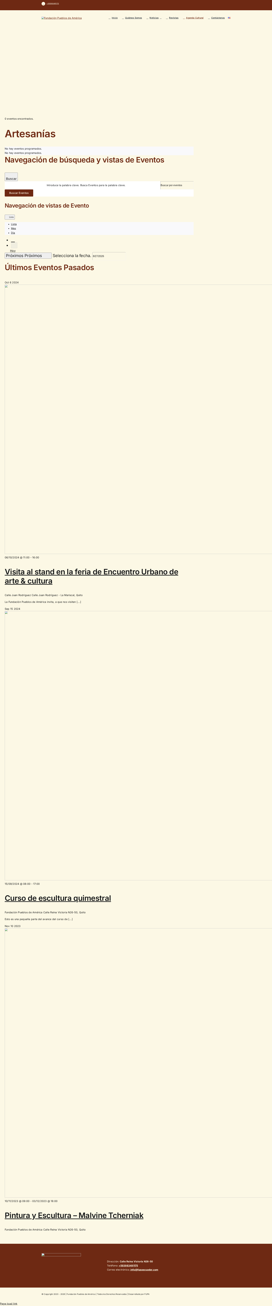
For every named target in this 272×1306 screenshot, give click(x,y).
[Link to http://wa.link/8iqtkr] (43, 4)
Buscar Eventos (19, 192)
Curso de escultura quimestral (58, 898)
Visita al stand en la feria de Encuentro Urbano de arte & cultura (91, 576)
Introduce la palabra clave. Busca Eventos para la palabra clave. (86, 185)
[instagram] (219, 3)
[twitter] (214, 3)
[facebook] (209, 3)
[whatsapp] (229, 3)
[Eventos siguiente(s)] (14, 245)
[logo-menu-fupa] (62, 18)
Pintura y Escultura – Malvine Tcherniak (74, 1215)
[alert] (99, 149)
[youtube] (224, 3)
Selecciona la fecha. (72, 255)
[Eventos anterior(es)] (13, 239)
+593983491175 (53, 3)
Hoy (13, 250)
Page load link (8, 1303)
